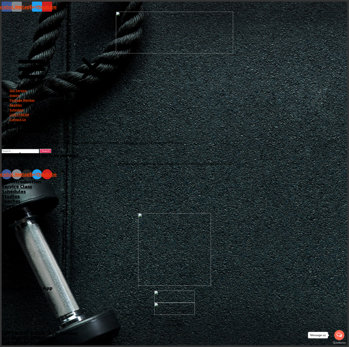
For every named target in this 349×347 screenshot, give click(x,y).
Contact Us (18, 119)
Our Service (18, 90)
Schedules (14, 191)
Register (16, 105)
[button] (174, 69)
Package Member (22, 100)
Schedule (16, 109)
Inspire (15, 95)
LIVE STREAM (19, 114)
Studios (11, 196)
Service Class (17, 186)
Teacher (11, 201)
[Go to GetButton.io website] (339, 343)
